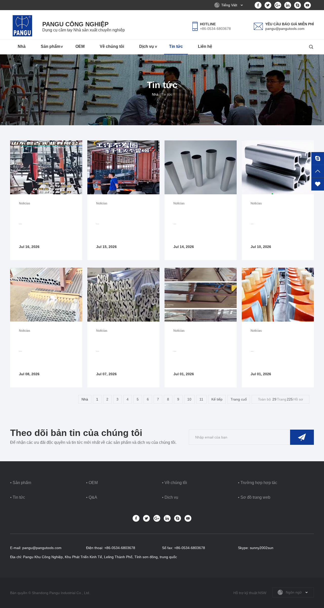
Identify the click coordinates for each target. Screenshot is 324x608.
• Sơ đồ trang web (254, 497)
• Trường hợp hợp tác (257, 482)
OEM (80, 46)
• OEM (92, 482)
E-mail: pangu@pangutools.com (36, 548)
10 (189, 399)
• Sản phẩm (20, 482)
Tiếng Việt (229, 5)
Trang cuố (239, 399)
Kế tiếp (216, 399)
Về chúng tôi (112, 46)
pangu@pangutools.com (285, 29)
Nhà (22, 46)
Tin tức (176, 46)
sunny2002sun (261, 548)
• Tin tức (17, 497)
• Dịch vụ (170, 497)
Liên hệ (205, 46)
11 (201, 399)
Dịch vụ (146, 46)
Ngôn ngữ (294, 592)
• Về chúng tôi (174, 482)
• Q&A (91, 497)
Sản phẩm (50, 46)
